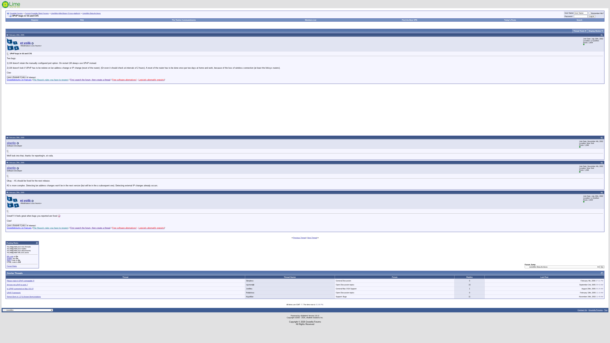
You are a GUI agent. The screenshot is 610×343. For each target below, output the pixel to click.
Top (605, 310)
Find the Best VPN (409, 20)
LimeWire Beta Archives (91, 13)
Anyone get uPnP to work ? (17, 285)
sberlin (11, 143)
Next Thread (312, 238)
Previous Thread (299, 238)
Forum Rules (12, 266)
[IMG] (9, 260)
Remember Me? (597, 13)
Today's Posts (510, 20)
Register (34, 20)
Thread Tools (578, 31)
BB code (10, 256)
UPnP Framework (14, 293)
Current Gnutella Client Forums (37, 13)
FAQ (82, 20)
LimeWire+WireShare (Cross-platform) (65, 13)
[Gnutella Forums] (11, 7)
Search (579, 20)
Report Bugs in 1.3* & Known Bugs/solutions (24, 297)
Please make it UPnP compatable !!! (20, 281)
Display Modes (595, 31)
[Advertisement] (305, 109)
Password (568, 16)
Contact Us (582, 310)
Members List (310, 20)
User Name (569, 13)
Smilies (9, 258)
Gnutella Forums (16, 13)
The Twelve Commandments (184, 20)
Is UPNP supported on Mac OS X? (20, 289)
